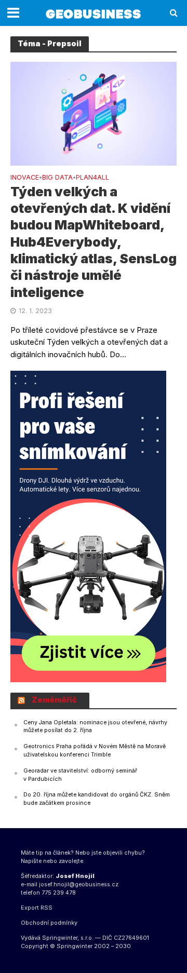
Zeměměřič (54, 699)
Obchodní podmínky (49, 923)
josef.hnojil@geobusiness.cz (78, 884)
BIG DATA (57, 177)
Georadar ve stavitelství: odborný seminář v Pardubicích (80, 774)
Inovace (24, 177)
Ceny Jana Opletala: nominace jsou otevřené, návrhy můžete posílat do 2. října (95, 726)
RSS (46, 907)
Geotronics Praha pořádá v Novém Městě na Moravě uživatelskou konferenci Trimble (94, 750)
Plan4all (92, 177)
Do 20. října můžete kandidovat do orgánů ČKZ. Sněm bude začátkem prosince (96, 798)
